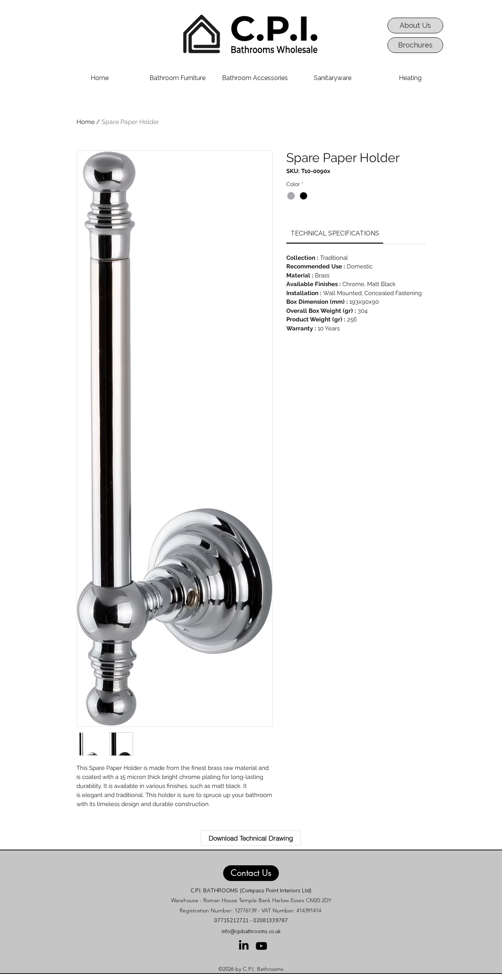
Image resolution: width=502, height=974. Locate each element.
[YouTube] (261, 946)
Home (85, 122)
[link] (335, 233)
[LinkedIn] (244, 945)
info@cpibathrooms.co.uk (251, 931)
